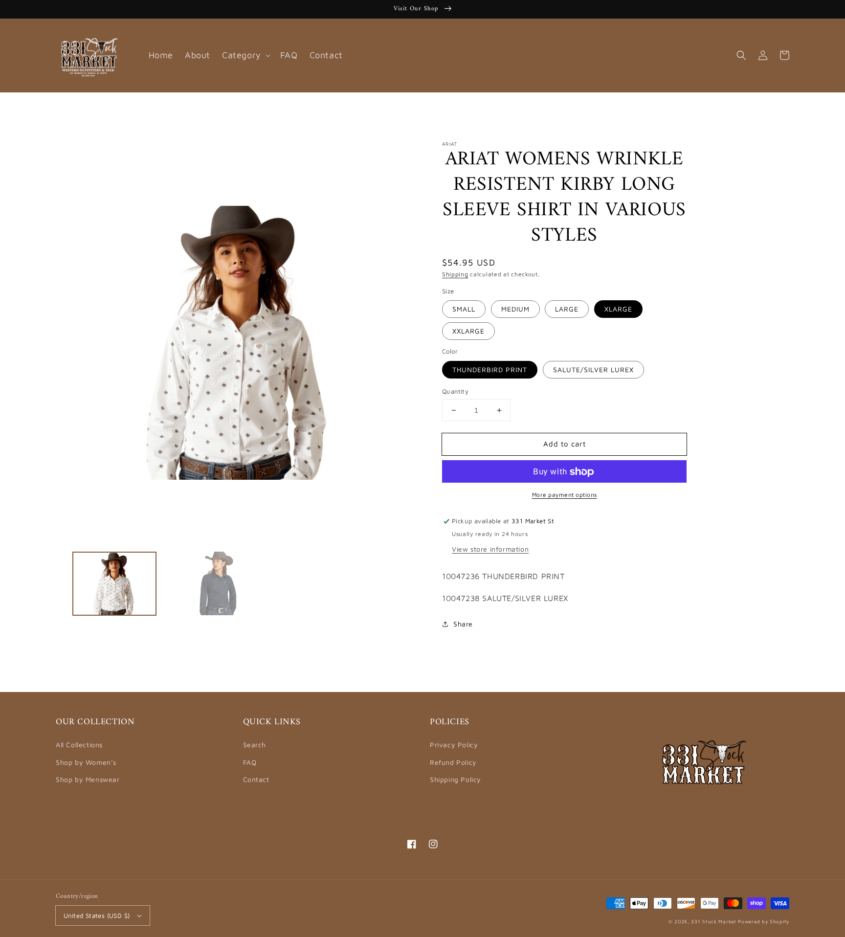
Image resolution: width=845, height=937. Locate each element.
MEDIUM (515, 309)
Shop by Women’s (86, 762)
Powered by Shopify (763, 921)
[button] (741, 55)
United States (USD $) (97, 915)
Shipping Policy (455, 779)
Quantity (455, 391)
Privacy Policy (454, 744)
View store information (490, 549)
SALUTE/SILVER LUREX (593, 369)
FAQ (250, 762)
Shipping (455, 274)
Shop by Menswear (88, 779)
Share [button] (463, 624)
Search (255, 744)
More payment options (564, 495)
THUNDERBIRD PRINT (489, 369)
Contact (256, 779)
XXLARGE (468, 331)
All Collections (79, 744)
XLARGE (618, 309)
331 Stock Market (714, 921)
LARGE (566, 309)
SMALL (463, 309)
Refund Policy (453, 762)
